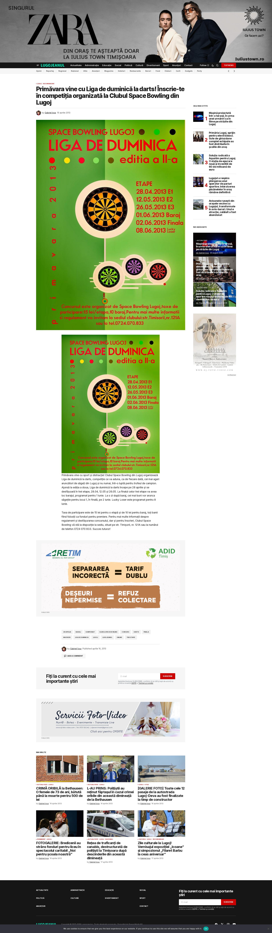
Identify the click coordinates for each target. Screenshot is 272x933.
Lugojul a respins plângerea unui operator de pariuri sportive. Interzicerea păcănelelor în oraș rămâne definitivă (222, 185)
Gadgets (188, 71)
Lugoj (39, 83)
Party (199, 71)
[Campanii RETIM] (110, 577)
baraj (78, 632)
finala (146, 632)
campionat (90, 632)
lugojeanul (107, 637)
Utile (85, 71)
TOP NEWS (228, 65)
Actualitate (42, 784)
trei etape (131, 637)
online (119, 637)
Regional (62, 71)
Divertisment (112, 898)
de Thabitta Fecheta (204, 303)
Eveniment (41, 839)
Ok (206, 928)
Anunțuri (96, 71)
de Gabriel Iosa (202, 253)
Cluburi (168, 71)
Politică (40, 898)
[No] (268, 928)
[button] (38, 65)
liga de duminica (82, 637)
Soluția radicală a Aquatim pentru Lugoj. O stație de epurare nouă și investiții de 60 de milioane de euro (222, 162)
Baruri (148, 71)
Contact (143, 906)
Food (158, 71)
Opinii (39, 71)
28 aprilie (67, 632)
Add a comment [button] (75, 656)
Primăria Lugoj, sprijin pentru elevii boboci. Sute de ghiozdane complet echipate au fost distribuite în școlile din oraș (222, 139)
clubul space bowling (108, 632)
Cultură (75, 898)
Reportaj (50, 71)
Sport (142, 898)
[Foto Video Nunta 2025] (110, 719)
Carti (178, 71)
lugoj (95, 637)
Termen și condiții (145, 683)
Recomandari (48, 83)
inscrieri (67, 637)
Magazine (108, 71)
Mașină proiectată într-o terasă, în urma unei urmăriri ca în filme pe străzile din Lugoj (221, 119)
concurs (125, 632)
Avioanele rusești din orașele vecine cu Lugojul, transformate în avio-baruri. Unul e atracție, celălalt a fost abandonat (222, 207)
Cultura (142, 839)
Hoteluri (121, 71)
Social (142, 890)
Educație (200, 260)
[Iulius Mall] (136, 31)
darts (136, 632)
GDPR (133, 683)
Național (75, 71)
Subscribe (167, 676)
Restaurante (135, 71)
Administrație (78, 890)
